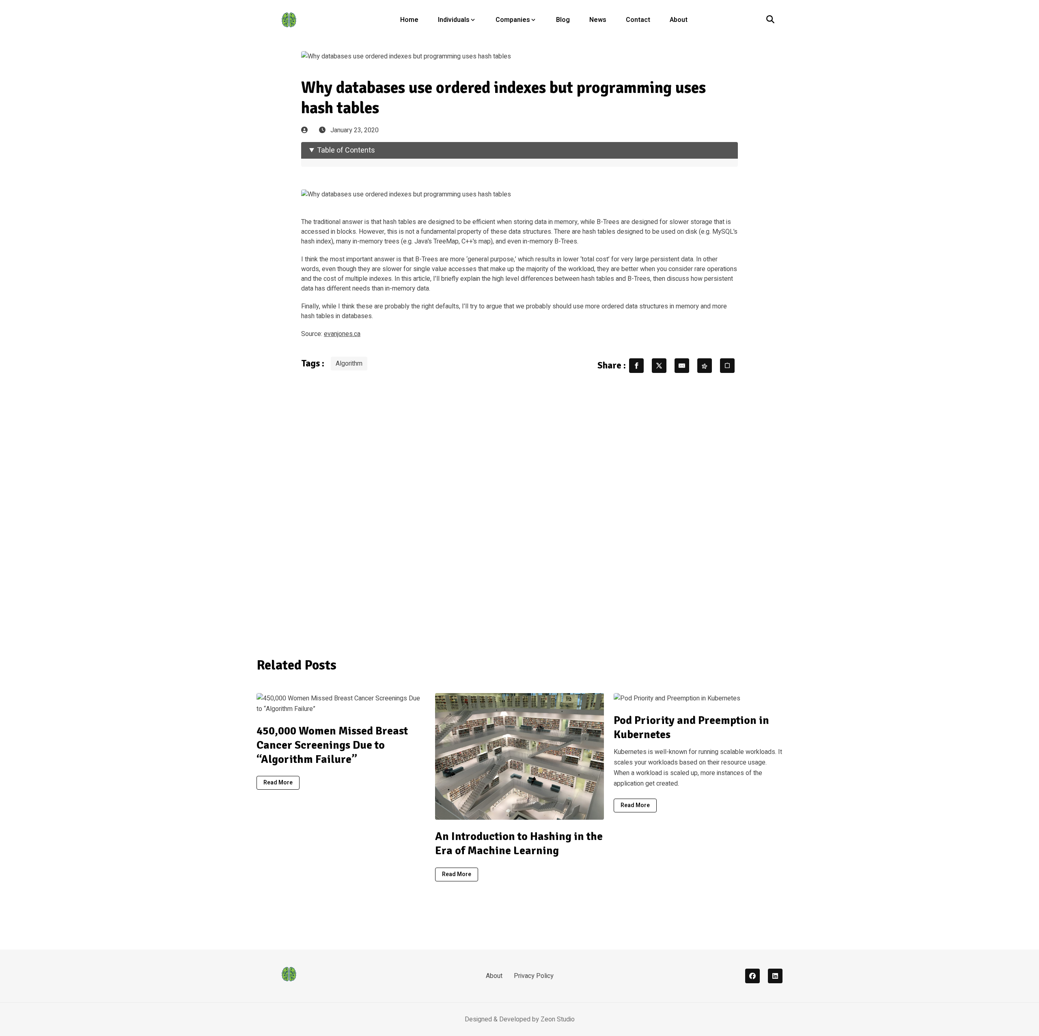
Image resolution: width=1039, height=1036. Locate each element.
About (679, 20)
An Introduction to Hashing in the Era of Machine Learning (519, 843)
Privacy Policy (534, 976)
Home (409, 20)
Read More (278, 782)
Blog (563, 20)
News (597, 20)
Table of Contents (346, 150)
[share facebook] (636, 365)
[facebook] (752, 976)
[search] (770, 20)
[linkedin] (775, 976)
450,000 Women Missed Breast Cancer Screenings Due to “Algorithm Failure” (332, 745)
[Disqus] (519, 510)
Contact (638, 20)
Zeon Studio (558, 1019)
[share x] (659, 365)
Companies (513, 20)
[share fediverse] (704, 365)
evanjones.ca (342, 334)
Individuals (454, 20)
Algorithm (349, 363)
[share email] (682, 365)
